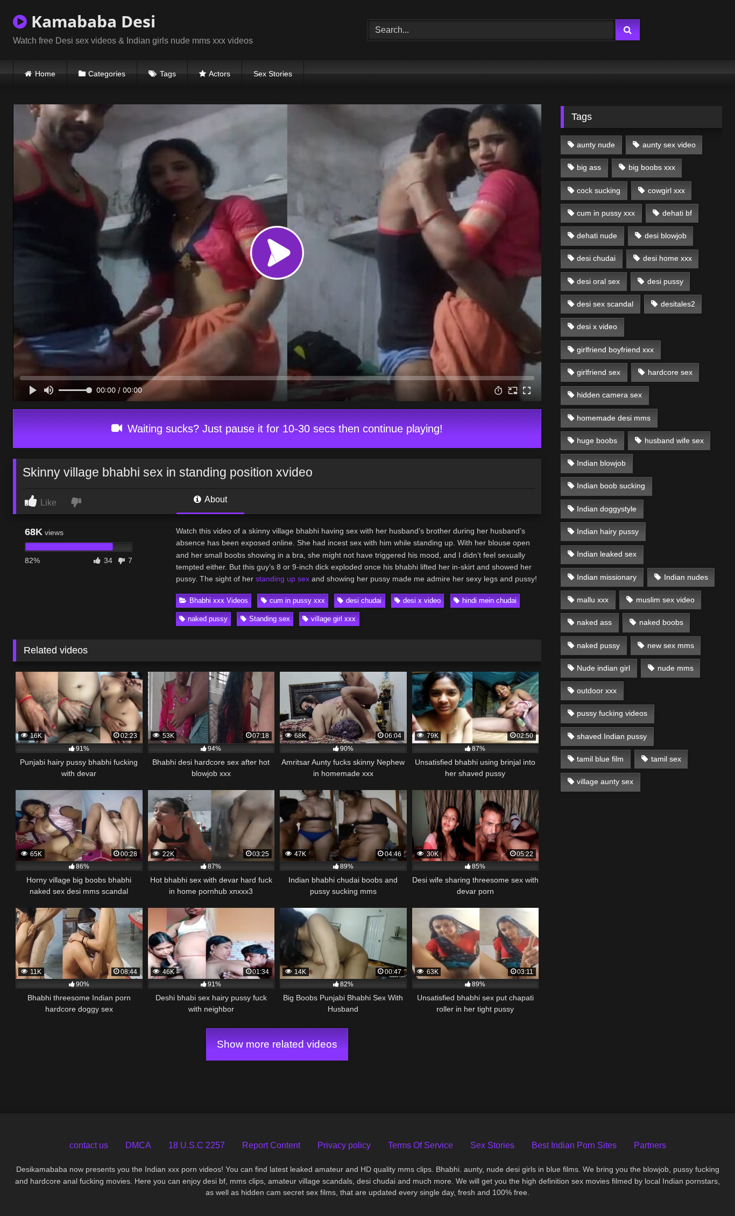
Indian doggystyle (607, 508)
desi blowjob (666, 235)
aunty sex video (669, 144)
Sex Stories (272, 73)
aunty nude (596, 144)
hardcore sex (670, 372)
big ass (589, 167)
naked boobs (661, 622)
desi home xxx (667, 258)
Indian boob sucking (611, 485)
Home (45, 73)
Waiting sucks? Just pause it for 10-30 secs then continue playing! (283, 429)
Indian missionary (607, 577)
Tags (168, 73)
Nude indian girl (603, 668)
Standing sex (269, 619)
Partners (650, 1145)
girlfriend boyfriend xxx (615, 349)
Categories (106, 73)
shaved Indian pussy (612, 736)
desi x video (422, 600)
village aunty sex (605, 781)
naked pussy (208, 619)
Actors (219, 73)
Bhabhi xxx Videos (218, 600)
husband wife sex (674, 440)
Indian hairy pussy (608, 531)
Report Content (271, 1145)
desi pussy (665, 281)
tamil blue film (600, 759)
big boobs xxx (651, 167)
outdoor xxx (597, 690)
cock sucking (598, 190)
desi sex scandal (605, 304)
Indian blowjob (601, 463)
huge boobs (597, 440)
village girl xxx (333, 619)
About (215, 499)
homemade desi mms (614, 418)
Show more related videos (277, 1044)
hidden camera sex (609, 394)
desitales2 (678, 304)
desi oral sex (598, 281)
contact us (88, 1145)
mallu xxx (593, 599)
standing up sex (282, 578)
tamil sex (666, 759)
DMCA (138, 1145)
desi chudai (363, 600)
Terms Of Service (420, 1145)
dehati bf (677, 213)
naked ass (594, 622)
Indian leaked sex (607, 554)
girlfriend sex (598, 372)
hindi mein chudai (489, 600)
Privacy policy (344, 1145)
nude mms (676, 668)
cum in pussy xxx (297, 600)
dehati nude (597, 235)
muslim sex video (665, 599)
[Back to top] (701, 1184)
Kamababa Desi (91, 21)
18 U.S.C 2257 (196, 1145)
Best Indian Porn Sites (574, 1145)
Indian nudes (686, 577)
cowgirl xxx (666, 190)
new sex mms (670, 645)
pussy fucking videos (612, 713)
